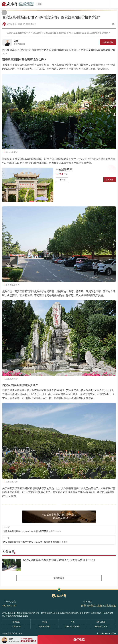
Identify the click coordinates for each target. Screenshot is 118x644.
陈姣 (16, 41)
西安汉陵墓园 (64, 169)
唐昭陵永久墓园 (100, 626)
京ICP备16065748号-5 (106, 633)
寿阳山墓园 (101, 622)
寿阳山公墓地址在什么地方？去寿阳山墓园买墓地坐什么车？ (32, 531)
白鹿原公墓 (16, 626)
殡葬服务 (16, 622)
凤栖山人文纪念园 (72, 626)
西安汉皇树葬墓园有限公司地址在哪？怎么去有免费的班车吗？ (59, 560)
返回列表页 (59, 578)
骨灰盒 (44, 622)
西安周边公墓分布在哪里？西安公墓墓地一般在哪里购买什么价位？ (35, 542)
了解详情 (61, 180)
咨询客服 (109, 180)
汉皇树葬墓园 (44, 626)
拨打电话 (79, 639)
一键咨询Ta (107, 42)
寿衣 (73, 622)
